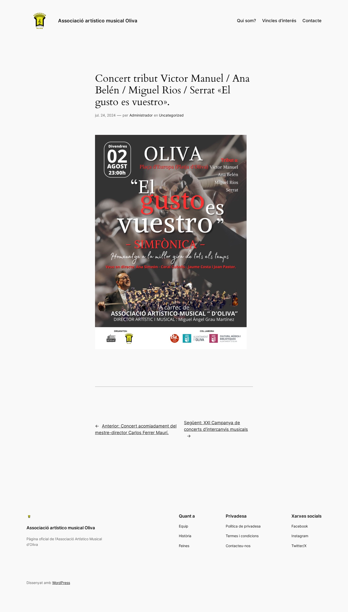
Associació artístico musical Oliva (97, 21)
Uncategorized (171, 115)
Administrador (141, 115)
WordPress (61, 582)
